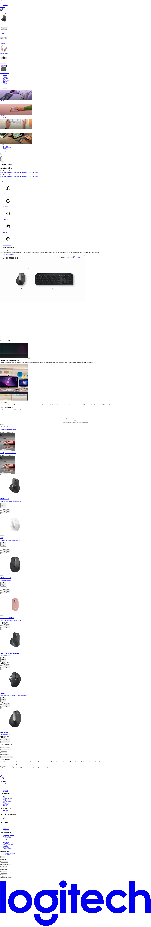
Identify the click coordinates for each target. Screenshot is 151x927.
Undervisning (5, 5)
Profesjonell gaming (6, 817)
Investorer (5, 785)
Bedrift (4, 4)
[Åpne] (3, 161)
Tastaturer (4, 797)
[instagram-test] (1, 775)
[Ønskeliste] (1, 158)
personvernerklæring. (45, 767)
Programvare (2, 153)
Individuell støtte (6, 842)
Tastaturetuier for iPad (7, 801)
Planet (1, 155)
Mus (3, 796)
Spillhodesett (5, 804)
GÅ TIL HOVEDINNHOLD (6, 0)
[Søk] (1, 157)
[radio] (0, 535)
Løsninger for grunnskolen (8, 836)
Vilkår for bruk (3, 878)
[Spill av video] (29, 358)
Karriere (4, 784)
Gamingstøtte (5, 843)
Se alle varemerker (97, 761)
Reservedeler (5, 846)
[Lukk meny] (1, 10)
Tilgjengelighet (5, 791)
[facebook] (3, 775)
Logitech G (5, 2)
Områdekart (30, 878)
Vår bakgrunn (5, 783)
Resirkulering (5, 790)
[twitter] (2, 775)
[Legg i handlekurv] (1, 510)
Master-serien (5, 810)
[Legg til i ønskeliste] (1, 474)
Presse (4, 787)
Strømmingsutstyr (6, 819)
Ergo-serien (5, 811)
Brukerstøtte (2, 7)
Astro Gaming (5, 816)
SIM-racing (5, 818)
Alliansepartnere (6, 829)
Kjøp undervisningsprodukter (8, 835)
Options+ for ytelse (6, 854)
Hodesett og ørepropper (7, 798)
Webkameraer (5, 799)
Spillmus (4, 802)
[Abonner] (12, 766)
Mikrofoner (5, 805)
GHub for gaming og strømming (9, 853)
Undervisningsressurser (7, 837)
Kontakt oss (5, 845)
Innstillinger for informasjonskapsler (21, 878)
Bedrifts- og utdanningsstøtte (8, 844)
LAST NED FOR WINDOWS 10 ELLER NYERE (10, 172)
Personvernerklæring (10, 878)
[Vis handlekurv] (1, 161)
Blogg (4, 786)
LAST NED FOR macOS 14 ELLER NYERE (29, 172)
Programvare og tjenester (7, 826)
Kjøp (2, 9)
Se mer (2, 424)
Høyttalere (5, 800)
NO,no (3, 8)
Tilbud (1, 154)
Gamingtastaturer (6, 803)
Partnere (4, 828)
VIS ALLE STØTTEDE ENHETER (7, 254)
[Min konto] (1, 160)
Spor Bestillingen (6, 847)
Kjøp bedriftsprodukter (7, 825)
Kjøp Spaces (5, 824)
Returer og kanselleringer (7, 848)
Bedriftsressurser (6, 830)
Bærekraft (5, 788)
